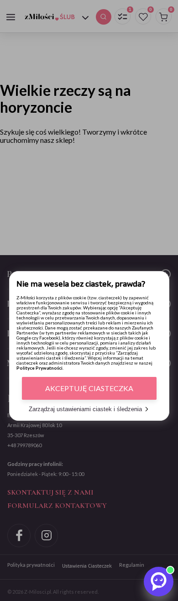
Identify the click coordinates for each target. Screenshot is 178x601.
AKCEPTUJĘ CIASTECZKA (89, 388)
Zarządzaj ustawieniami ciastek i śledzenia (85, 409)
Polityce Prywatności (39, 368)
